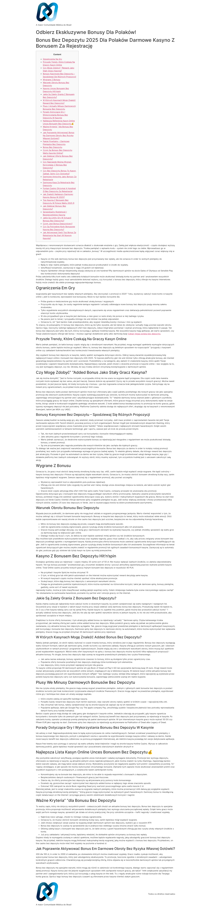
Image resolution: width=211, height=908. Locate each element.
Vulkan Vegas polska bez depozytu (144, 334)
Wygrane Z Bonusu (51, 79)
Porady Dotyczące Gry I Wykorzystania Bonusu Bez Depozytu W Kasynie (55, 115)
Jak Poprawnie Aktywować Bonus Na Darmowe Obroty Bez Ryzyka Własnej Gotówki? (58, 135)
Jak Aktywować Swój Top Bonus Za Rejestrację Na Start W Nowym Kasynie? (59, 235)
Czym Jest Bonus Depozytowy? (57, 223)
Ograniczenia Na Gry (52, 59)
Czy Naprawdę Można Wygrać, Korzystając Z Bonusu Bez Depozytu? (57, 165)
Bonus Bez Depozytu (52, 147)
